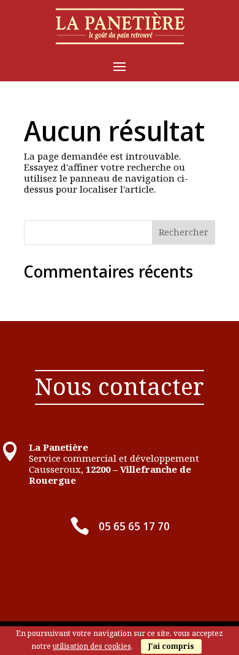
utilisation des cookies (92, 646)
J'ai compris (171, 646)
